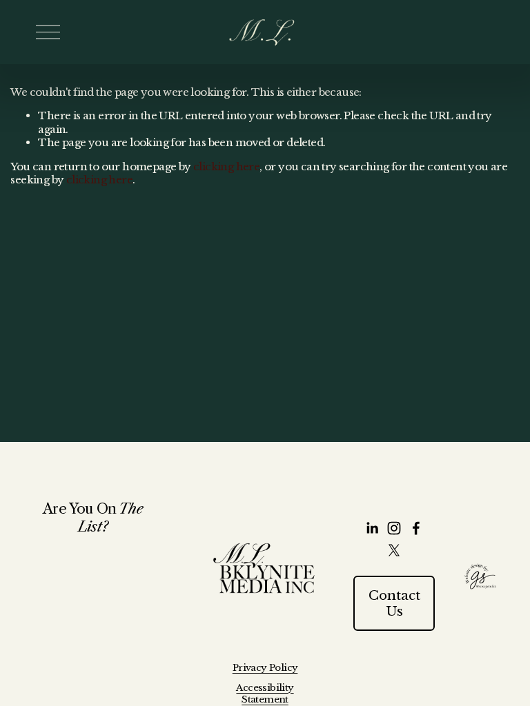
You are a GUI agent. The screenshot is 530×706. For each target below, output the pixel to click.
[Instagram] (394, 528)
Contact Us (394, 603)
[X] (394, 550)
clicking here (226, 166)
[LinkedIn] (372, 528)
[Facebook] (416, 528)
